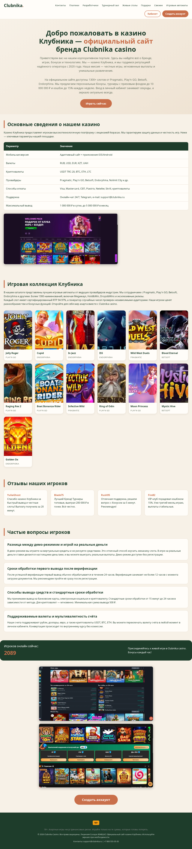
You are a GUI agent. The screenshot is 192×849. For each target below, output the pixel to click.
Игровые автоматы (177, 5)
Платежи (74, 5)
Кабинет (153, 13)
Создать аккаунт (175, 13)
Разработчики (90, 5)
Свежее (158, 5)
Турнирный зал (110, 5)
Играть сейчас (96, 103)
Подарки (146, 5)
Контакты (60, 5)
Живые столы (130, 5)
